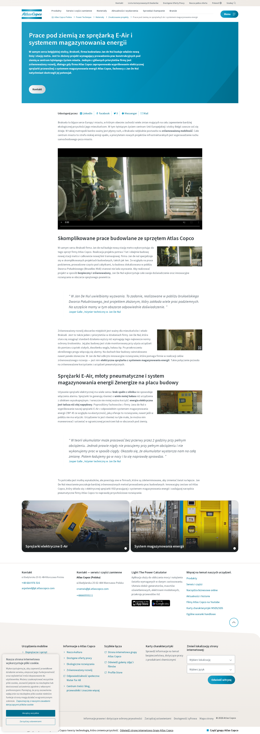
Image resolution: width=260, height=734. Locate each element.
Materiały (102, 10)
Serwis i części (194, 584)
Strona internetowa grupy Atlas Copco (122, 654)
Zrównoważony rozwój (79, 670)
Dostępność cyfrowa (185, 718)
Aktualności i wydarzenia (125, 10)
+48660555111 (85, 595)
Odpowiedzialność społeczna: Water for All (83, 678)
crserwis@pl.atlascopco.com (93, 589)
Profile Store (115, 672)
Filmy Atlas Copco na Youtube (203, 602)
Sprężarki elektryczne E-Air (75, 526)
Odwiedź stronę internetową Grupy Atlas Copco (146, 730)
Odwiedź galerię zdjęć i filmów (121, 664)
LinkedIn (87, 113)
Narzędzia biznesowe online (202, 590)
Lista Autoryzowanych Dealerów (143, 3)
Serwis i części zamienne (79, 10)
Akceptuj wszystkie (30, 713)
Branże (173, 10)
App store (141, 603)
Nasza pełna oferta (198, 3)
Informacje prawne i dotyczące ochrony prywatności (113, 718)
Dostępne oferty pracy (173, 3)
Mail (146, 113)
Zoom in (199, 264)
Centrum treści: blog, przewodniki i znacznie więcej (83, 688)
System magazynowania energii (184, 526)
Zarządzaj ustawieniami (158, 718)
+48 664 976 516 (31, 582)
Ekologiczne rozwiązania (80, 664)
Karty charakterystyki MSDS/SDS (204, 608)
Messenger (131, 113)
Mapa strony (207, 718)
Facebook (104, 113)
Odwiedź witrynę (221, 680)
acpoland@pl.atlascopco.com (38, 588)
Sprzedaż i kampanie (154, 10)
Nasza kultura (74, 652)
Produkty (56, 10)
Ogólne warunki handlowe (201, 614)
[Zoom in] (179, 256)
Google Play (161, 603)
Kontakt (119, 3)
